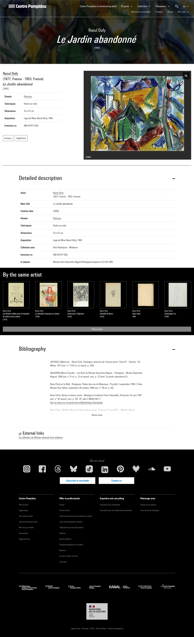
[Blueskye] (73, 469)
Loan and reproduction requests (70, 522)
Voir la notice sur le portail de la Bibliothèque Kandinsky (76, 402)
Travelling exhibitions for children (71, 544)
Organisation (23, 510)
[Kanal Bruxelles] (121, 589)
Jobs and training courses (28, 522)
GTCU (92, 628)
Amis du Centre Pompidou (149, 510)
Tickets (159, 11)
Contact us (116, 480)
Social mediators (65, 539)
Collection (143, 6)
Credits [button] (88, 157)
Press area (63, 562)
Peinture (28, 96)
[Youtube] (167, 469)
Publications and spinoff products (71, 527)
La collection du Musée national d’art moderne (41, 437)
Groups (61, 505)
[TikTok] (89, 469)
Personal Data (101, 628)
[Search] (177, 6)
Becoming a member (26, 527)
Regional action (24, 539)
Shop (171, 11)
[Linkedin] (105, 469)
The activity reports (26, 516)
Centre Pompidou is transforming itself (99, 6)
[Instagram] (27, 469)
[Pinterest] (120, 469)
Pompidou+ (161, 6)
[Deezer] (136, 469)
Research (62, 550)
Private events (64, 510)
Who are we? (23, 505)
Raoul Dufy (10, 73)
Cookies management (115, 628)
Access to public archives (68, 556)
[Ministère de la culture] (97, 611)
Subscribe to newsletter (77, 480)
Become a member (142, 11)
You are (181, 11)
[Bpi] (30, 589)
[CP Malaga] (97, 589)
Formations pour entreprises (110, 505)
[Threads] (58, 469)
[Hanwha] (167, 589)
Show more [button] (97, 414)
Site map (85, 628)
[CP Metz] (76, 589)
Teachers (62, 533)
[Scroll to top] (187, 630)
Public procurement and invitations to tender (75, 516)
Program (125, 6)
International (23, 533)
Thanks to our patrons (148, 505)
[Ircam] (54, 589)
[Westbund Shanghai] (147, 589)
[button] (97, 178)
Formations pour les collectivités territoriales (116, 510)
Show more (97, 329)
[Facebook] (42, 469)
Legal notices (76, 628)
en (184, 6)
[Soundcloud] (151, 469)
